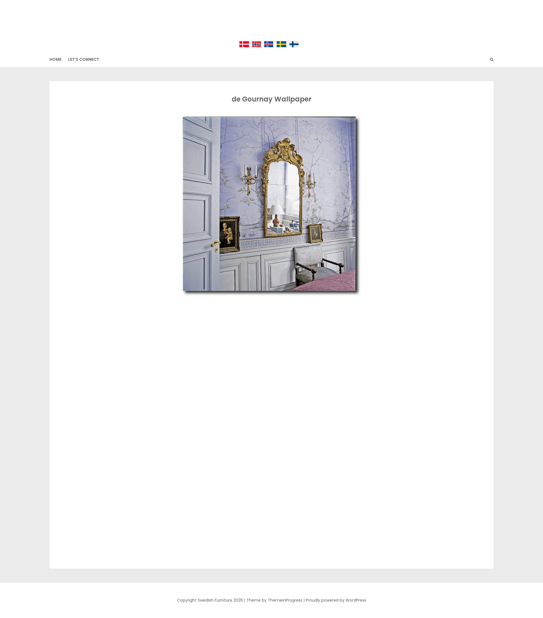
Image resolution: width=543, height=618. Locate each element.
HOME (55, 59)
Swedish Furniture (271, 23)
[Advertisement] (270, 340)
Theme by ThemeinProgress (274, 600)
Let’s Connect (83, 59)
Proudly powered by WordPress (336, 600)
